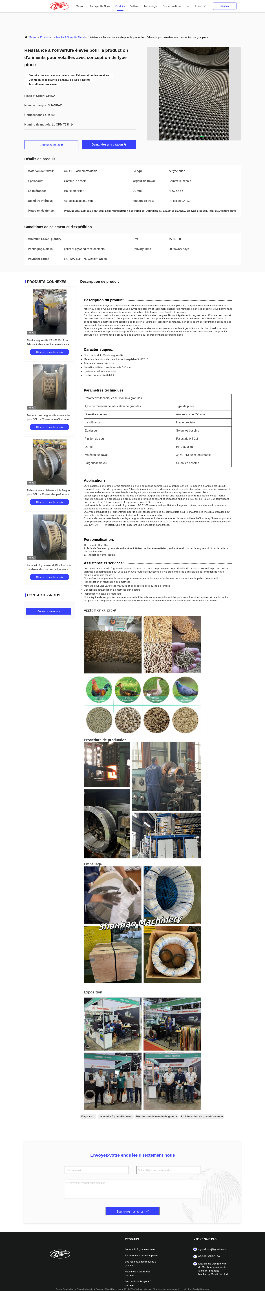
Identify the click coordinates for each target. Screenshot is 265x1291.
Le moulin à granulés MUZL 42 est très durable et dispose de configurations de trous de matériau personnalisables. (49, 569)
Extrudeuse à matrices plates (141, 1255)
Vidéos (134, 6)
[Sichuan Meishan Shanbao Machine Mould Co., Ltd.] (59, 6)
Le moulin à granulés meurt (69, 37)
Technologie (150, 6)
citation (224, 6)
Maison (80, 6)
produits (120, 6)
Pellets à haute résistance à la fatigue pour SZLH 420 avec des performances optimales (49, 494)
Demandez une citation (108, 144)
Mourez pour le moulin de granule (157, 1116)
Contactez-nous (172, 6)
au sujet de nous (100, 6)
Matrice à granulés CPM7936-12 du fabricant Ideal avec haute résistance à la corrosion (49, 344)
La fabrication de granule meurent (202, 1116)
